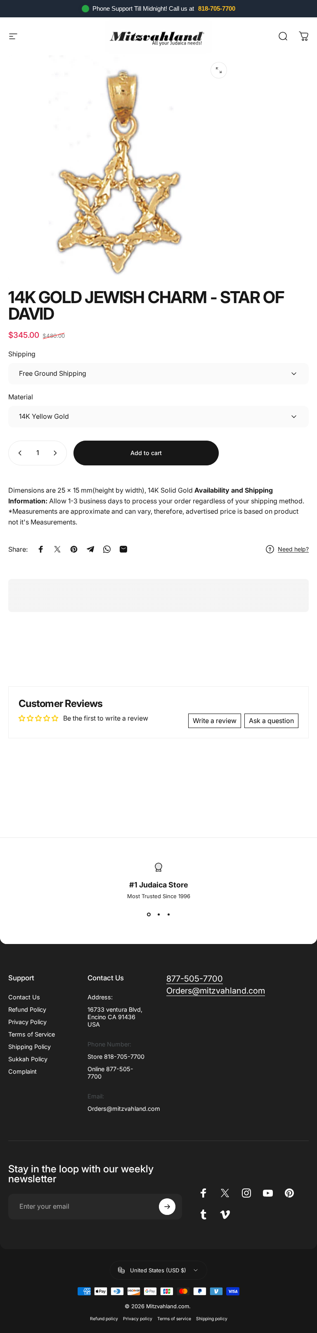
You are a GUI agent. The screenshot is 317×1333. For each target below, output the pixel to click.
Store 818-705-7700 (116, 1056)
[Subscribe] (167, 1206)
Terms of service (174, 1318)
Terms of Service (31, 1034)
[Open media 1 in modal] (219, 70)
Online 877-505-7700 (110, 1072)
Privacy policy (137, 1318)
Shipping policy (211, 1318)
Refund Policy (27, 1009)
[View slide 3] (168, 914)
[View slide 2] (158, 914)
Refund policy (104, 1318)
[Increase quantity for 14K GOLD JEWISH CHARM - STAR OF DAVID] (56, 453)
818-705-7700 (216, 8)
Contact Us (24, 997)
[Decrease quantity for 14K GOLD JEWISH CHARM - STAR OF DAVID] (18, 453)
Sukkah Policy (27, 1059)
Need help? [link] (293, 549)
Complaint (22, 1071)
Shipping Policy (29, 1046)
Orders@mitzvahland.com (124, 1108)
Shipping (21, 354)
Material (20, 397)
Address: (100, 997)
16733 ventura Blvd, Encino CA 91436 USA (115, 1017)
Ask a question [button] (271, 720)
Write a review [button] (215, 720)
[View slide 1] (149, 914)
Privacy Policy (27, 1021)
